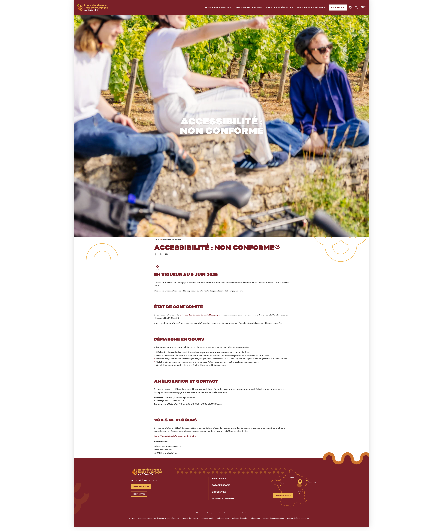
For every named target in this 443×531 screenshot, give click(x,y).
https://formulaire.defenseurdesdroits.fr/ (175, 436)
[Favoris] (350, 7)
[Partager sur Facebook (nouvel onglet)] (156, 254)
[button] (217, 7)
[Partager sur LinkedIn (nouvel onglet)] (161, 254)
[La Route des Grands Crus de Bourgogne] (92, 7)
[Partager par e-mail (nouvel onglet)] (166, 254)
